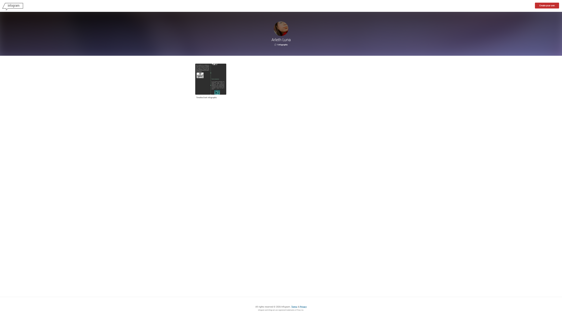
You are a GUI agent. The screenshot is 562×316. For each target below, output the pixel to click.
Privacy (303, 306)
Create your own (547, 5)
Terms (294, 306)
